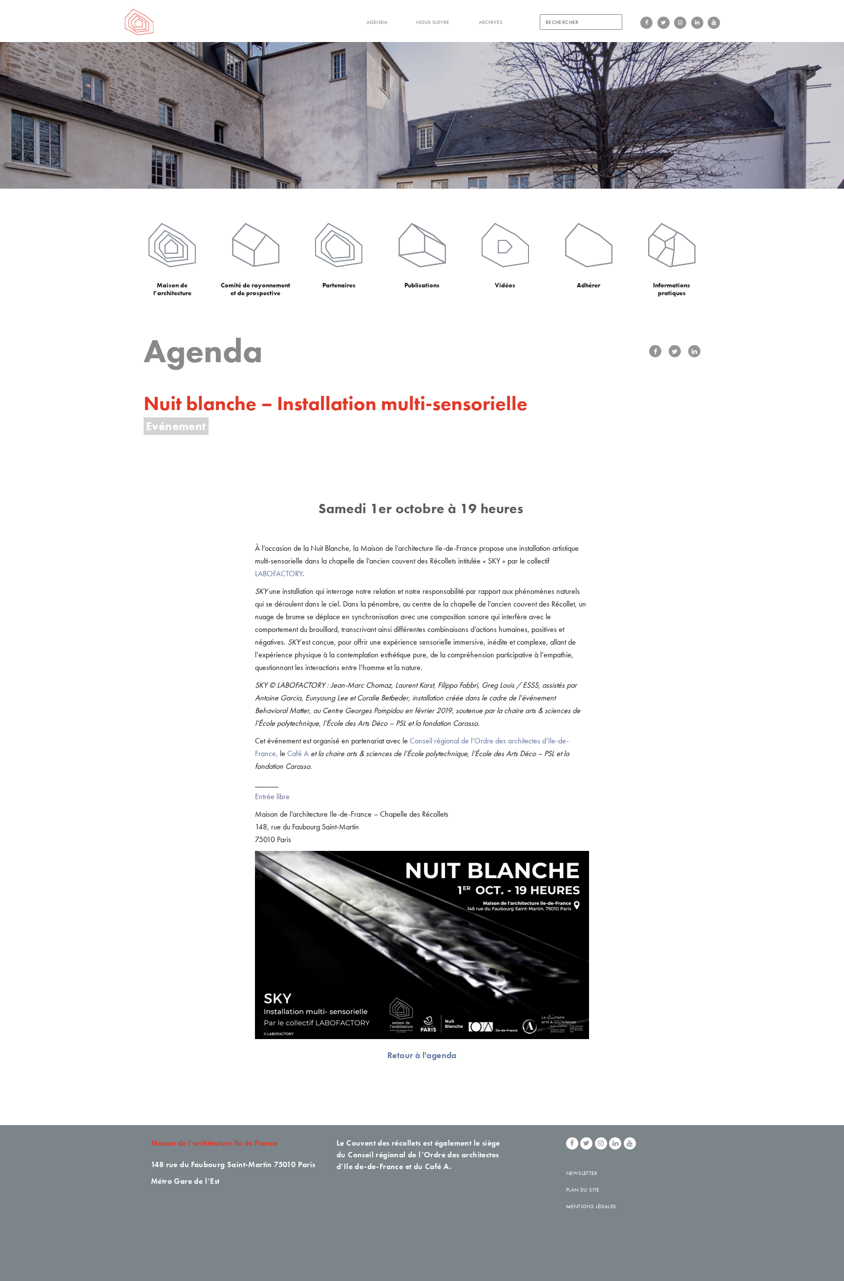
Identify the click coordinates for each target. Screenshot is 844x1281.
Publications (422, 285)
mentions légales (591, 1206)
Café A (298, 753)
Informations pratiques (671, 289)
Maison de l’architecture (172, 289)
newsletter (581, 1173)
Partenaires (339, 285)
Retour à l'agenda (422, 1055)
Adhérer (588, 285)
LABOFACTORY (278, 573)
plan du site (582, 1189)
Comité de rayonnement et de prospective (255, 289)
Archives (491, 22)
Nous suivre (432, 22)
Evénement (176, 426)
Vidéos (505, 285)
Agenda (376, 22)
